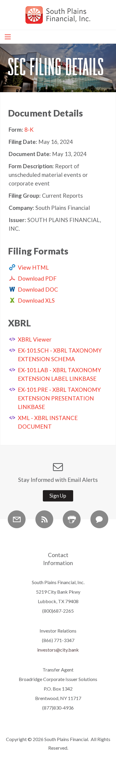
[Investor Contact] (99, 519)
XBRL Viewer (34, 339)
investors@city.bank (58, 649)
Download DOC (38, 289)
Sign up (57, 496)
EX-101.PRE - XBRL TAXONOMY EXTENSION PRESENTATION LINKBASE (59, 398)
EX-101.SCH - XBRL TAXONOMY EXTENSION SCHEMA (60, 354)
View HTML (33, 267)
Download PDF (37, 278)
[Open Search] (8, 36)
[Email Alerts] (17, 519)
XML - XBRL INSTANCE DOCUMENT (48, 422)
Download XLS (36, 300)
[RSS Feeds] (44, 519)
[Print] (72, 519)
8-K (29, 129)
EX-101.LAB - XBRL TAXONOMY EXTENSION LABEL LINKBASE (59, 374)
